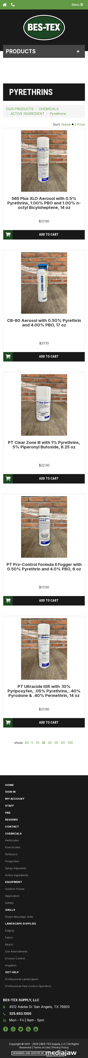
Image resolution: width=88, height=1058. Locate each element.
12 (43, 743)
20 (50, 743)
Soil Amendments (16, 951)
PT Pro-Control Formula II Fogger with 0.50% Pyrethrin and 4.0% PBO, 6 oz (44, 566)
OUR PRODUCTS (19, 109)
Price (81, 124)
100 (70, 743)
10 (37, 743)
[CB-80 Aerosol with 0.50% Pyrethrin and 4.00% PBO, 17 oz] (44, 282)
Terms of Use (41, 1047)
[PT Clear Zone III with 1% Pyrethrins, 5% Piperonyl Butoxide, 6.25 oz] (44, 404)
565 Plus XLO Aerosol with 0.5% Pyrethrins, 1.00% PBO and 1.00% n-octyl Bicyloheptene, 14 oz (44, 203)
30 (56, 743)
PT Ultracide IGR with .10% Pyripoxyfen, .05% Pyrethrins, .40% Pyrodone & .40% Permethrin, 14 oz (44, 691)
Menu (76, 4)
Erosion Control (15, 958)
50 (63, 743)
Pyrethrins (58, 114)
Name (66, 124)
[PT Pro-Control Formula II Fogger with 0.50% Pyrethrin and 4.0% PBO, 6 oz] (44, 526)
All (27, 743)
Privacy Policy (60, 1047)
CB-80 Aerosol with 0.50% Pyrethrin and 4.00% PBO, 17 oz (44, 322)
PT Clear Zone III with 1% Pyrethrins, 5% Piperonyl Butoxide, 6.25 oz (44, 444)
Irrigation (10, 965)
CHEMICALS (49, 109)
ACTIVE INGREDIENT (27, 114)
